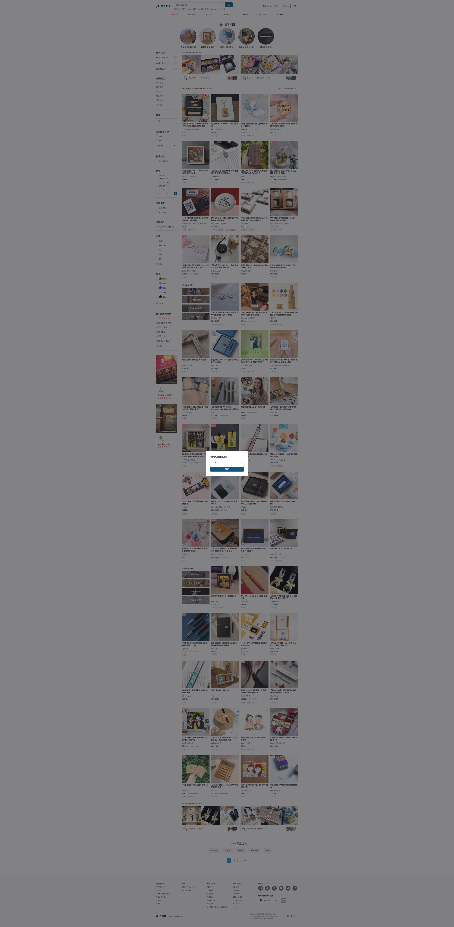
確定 (227, 469)
